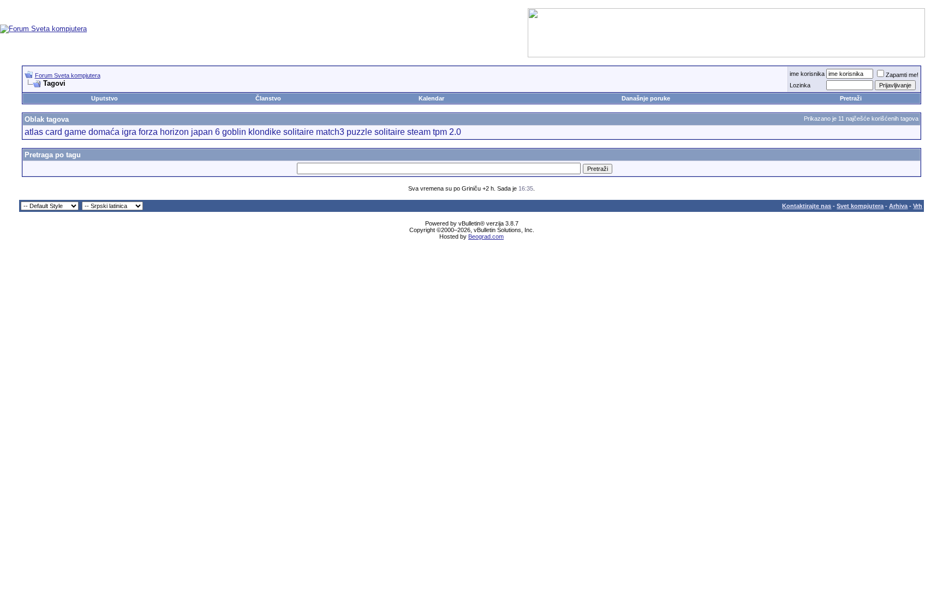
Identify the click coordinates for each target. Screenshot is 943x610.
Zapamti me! (902, 75)
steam (419, 132)
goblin (234, 132)
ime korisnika (807, 73)
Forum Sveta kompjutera (67, 75)
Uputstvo (104, 98)
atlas (34, 132)
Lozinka (800, 85)
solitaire (389, 132)
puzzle (359, 132)
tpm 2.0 (447, 132)
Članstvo (268, 98)
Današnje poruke (646, 98)
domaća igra (112, 132)
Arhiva (898, 206)
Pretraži (851, 98)
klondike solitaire (281, 132)
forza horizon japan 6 (179, 132)
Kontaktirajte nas (806, 206)
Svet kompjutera (860, 206)
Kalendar (431, 98)
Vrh (917, 206)
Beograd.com (486, 236)
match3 (330, 132)
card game (65, 132)
